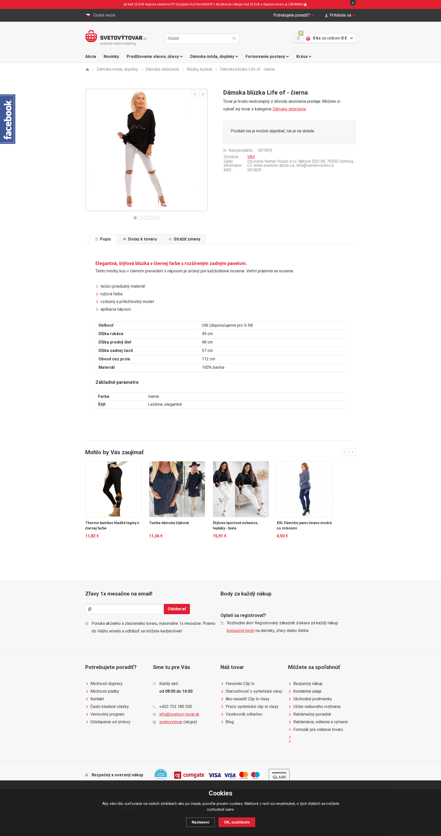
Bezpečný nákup (308, 683)
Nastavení (200, 822)
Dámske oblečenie (289, 109)
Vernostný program (107, 714)
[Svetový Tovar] (87, 69)
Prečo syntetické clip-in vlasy (252, 706)
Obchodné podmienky (312, 698)
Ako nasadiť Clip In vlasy (248, 698)
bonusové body (240, 630)
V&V (251, 156)
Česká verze (104, 15)
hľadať (234, 38)
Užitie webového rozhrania (316, 706)
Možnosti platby (104, 691)
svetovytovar (170, 721)
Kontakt (97, 698)
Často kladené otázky (109, 706)
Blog (230, 721)
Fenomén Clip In (240, 683)
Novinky (111, 56)
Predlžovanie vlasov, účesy (153, 56)
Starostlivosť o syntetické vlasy (254, 691)
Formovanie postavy (265, 56)
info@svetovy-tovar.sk (179, 714)
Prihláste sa (340, 15)
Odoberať (177, 608)
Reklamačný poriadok (312, 714)
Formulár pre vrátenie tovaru (318, 729)
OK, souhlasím (237, 822)
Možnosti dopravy (106, 683)
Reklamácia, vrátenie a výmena (320, 721)
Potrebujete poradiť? (291, 15)
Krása (302, 56)
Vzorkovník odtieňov (244, 714)
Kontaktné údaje (307, 691)
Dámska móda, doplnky (212, 56)
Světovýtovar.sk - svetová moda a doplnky (116, 38)
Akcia (90, 56)
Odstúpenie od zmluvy (110, 721)
